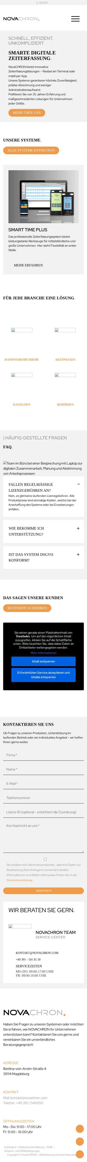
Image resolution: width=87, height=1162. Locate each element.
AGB (49, 1147)
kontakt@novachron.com (37, 953)
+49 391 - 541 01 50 (28, 959)
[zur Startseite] (21, 18)
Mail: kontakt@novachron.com (25, 1097)
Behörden (65, 404)
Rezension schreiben (27, 608)
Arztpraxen (65, 359)
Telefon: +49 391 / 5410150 (23, 1103)
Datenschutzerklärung (19, 880)
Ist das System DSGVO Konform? (31, 557)
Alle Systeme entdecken (31, 150)
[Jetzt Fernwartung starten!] (80, 1154)
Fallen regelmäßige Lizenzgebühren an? (31, 487)
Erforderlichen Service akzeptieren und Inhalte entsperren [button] (43, 675)
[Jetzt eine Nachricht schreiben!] (80, 1142)
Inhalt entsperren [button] (43, 661)
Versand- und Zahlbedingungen (22, 1151)
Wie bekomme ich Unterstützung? (26, 531)
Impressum (10, 1147)
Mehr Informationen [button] (43, 653)
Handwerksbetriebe (22, 359)
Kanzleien (21, 404)
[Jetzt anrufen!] (80, 1129)
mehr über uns (27, 112)
